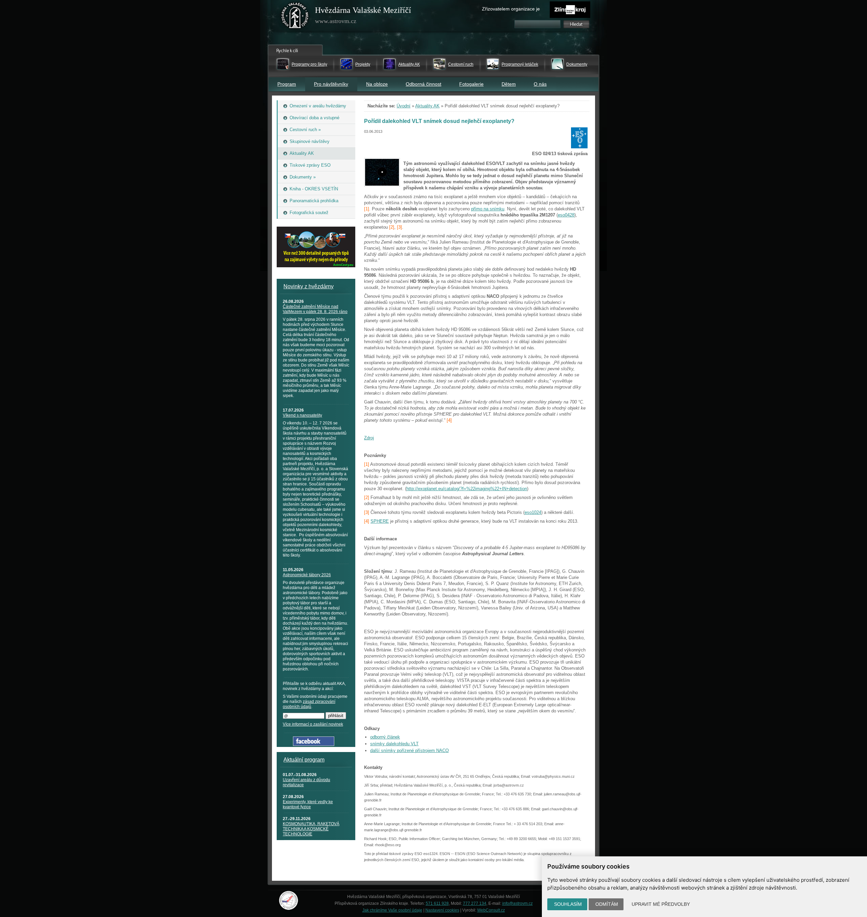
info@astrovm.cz (517, 903)
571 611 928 (437, 903)
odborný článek (385, 736)
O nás (540, 84)
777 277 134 (474, 903)
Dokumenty (576, 64)
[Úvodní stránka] (295, 17)
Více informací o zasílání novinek (313, 724)
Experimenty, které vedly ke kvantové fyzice (308, 804)
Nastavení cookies (442, 910)
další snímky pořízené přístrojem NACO (409, 750)
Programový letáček (520, 64)
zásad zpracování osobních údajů (309, 704)
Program (286, 84)
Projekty (362, 64)
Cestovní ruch (460, 64)
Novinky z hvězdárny (308, 286)
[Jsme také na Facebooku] (313, 744)
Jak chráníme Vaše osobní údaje (392, 910)
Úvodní (403, 105)
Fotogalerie (471, 84)
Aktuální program (303, 760)
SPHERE (380, 521)
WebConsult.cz (491, 910)
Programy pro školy (309, 64)
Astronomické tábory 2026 (307, 574)
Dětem (509, 84)
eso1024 (533, 512)
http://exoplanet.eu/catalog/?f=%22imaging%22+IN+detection (466, 488)
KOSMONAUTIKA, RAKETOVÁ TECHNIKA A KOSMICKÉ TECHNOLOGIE (311, 828)
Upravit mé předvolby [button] (661, 904)
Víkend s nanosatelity (302, 415)
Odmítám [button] (606, 904)
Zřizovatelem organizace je (511, 9)
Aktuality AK (409, 64)
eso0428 (566, 214)
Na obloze (377, 84)
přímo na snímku (487, 208)
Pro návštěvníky (331, 84)
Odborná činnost (423, 84)
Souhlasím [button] (568, 904)
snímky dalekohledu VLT (394, 743)
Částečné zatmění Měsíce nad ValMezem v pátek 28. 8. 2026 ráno (315, 309)
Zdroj (369, 437)
